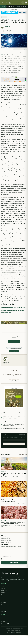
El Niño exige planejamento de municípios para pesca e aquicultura (14, 413)
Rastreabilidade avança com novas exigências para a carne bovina (14, 429)
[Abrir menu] (26, 2)
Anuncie (3, 619)
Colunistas (3, 602)
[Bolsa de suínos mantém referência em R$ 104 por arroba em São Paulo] (14, 512)
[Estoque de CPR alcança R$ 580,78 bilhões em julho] (14, 463)
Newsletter (3, 621)
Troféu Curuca (4, 611)
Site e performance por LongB (14, 630)
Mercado (3, 594)
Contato (3, 616)
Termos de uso (18, 632)
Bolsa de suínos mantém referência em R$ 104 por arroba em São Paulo (13, 523)
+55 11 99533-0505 (5, 623)
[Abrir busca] (22, 2)
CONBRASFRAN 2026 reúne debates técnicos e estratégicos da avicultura (13, 425)
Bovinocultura (4, 590)
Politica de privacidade (11, 632)
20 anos (3, 604)
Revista (2, 609)
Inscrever (13, 443)
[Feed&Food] (9, 573)
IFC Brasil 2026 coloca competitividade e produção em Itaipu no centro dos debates (14, 418)
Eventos (3, 592)
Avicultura (3, 588)
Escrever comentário (14, 341)
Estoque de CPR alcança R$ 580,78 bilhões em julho (14, 421)
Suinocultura (3, 596)
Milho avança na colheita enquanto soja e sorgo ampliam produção (13, 500)
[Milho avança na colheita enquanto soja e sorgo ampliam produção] (14, 489)
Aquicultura (3, 586)
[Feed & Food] (10, 2)
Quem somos (4, 606)
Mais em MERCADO (23, 454)
